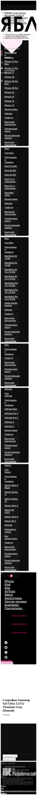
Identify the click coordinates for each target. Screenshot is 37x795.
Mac (7, 588)
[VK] (6, 643)
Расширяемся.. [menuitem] (10, 31)
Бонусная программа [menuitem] (16, 22)
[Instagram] (6, 648)
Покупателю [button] (14, 608)
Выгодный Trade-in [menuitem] (14, 15)
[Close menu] (1, 573)
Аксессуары (13, 598)
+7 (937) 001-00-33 (18, 624)
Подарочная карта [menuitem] (14, 20)
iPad (7, 584)
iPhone (9, 581)
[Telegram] (6, 653)
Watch (9, 594)
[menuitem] (8, 41)
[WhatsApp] (6, 658)
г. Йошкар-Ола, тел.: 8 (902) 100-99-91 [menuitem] (17, 34)
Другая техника (16, 601)
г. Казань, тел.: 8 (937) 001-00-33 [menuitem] (15, 36)
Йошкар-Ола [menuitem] (9, 26)
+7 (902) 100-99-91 (18, 616)
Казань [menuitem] (7, 28)
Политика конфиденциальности (15, 766)
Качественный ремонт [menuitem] (16, 18)
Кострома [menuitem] (8, 29)
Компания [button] (12, 605)
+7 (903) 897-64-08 (18, 633)
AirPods (10, 591)
